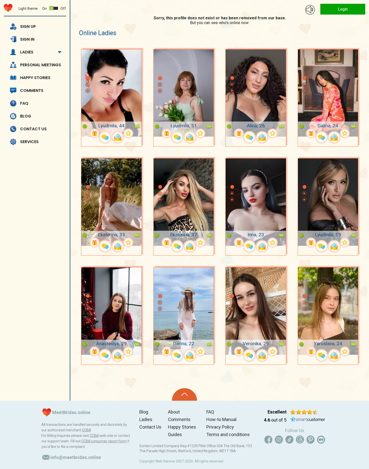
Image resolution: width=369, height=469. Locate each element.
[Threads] (300, 439)
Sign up (28, 26)
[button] (87, 70)
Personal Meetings (40, 65)
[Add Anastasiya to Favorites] (128, 351)
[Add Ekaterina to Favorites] (128, 243)
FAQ (24, 103)
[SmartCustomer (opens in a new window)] (307, 420)
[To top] (184, 394)
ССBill (86, 430)
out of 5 (275, 420)
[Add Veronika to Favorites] (273, 351)
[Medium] (321, 439)
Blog (25, 116)
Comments (31, 90)
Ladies (26, 52)
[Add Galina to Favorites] (345, 134)
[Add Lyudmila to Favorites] (128, 134)
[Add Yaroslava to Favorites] (345, 351)
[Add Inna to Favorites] (273, 243)
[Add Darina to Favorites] (201, 351)
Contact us (33, 129)
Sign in (27, 39)
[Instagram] (279, 439)
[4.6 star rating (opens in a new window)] (304, 412)
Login (343, 9)
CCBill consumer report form (104, 441)
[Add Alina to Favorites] (273, 134)
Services (29, 142)
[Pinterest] (310, 439)
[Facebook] (268, 439)
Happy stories (35, 78)
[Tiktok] (289, 439)
